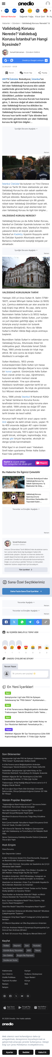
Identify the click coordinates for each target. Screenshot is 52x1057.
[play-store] (25, 1007)
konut (9, 371)
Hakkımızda (7, 971)
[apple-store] (9, 1007)
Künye (27, 980)
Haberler (6, 23)
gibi (12, 438)
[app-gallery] (41, 1007)
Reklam (5, 984)
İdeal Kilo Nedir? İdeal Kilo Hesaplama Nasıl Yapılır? (23, 906)
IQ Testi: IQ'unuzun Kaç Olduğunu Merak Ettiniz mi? (24, 933)
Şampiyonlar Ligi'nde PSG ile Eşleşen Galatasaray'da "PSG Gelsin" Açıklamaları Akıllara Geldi (24, 699)
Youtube (36, 945)
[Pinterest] (28, 996)
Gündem (16, 23)
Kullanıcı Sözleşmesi (33, 974)
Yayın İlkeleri (30, 977)
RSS (26, 984)
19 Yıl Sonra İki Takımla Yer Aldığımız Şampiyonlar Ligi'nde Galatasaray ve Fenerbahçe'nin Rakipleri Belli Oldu (25, 831)
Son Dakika (8, 955)
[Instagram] (4, 996)
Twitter (6, 945)
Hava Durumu (8, 849)
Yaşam (9, 729)
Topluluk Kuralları (9, 980)
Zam (27, 945)
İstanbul (36, 79)
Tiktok (37, 950)
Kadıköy (18, 234)
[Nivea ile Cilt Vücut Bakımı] (7, 10)
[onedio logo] (24, 1024)
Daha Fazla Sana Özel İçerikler (24, 591)
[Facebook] (10, 996)
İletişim (5, 987)
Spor (8, 693)
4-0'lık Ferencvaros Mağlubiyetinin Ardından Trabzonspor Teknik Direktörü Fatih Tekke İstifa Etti (26, 711)
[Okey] (22, 10)
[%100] (30, 10)
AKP (4, 79)
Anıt (4, 422)
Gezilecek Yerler (10, 960)
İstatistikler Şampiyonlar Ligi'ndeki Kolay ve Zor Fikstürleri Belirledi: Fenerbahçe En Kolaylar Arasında (26, 723)
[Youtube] (22, 996)
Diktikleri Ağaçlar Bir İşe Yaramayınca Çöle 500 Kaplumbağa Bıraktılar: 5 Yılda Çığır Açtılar (27, 735)
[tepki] (5, 647)
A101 (29, 950)
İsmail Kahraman (25, 52)
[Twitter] (16, 996)
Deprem (17, 945)
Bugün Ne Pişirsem (25, 955)
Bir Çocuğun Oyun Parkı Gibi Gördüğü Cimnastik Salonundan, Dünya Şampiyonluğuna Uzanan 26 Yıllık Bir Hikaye (24, 791)
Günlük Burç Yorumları (13, 950)
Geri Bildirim (7, 974)
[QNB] (37, 10)
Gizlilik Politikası (8, 977)
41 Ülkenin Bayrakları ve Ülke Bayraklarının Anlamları (24, 923)
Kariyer (28, 971)
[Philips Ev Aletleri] (14, 10)
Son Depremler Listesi (11, 853)
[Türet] (45, 10)
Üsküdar (13, 79)
